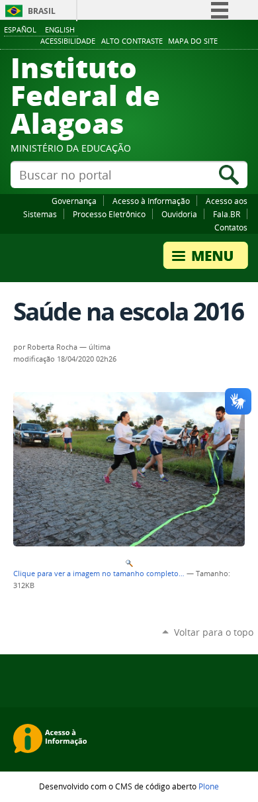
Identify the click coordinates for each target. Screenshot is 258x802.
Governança (74, 200)
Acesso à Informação (151, 200)
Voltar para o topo (213, 632)
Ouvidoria (179, 214)
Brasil (42, 11)
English (60, 29)
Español (20, 29)
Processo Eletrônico (109, 214)
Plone (208, 786)
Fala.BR (226, 214)
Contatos (230, 227)
